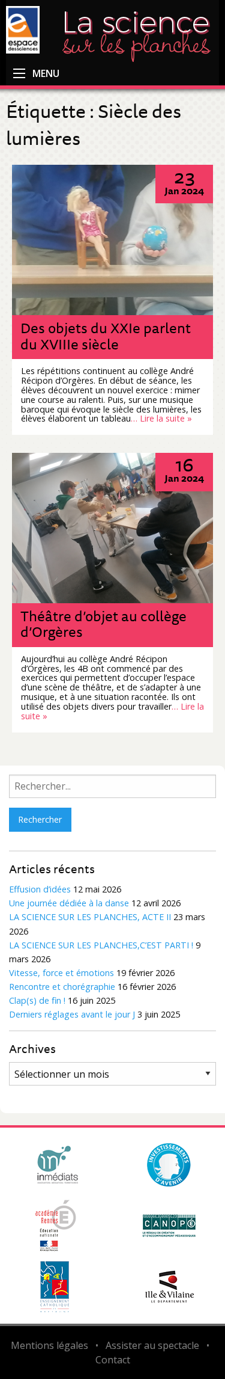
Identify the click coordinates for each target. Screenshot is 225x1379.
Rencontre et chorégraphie (62, 986)
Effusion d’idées (40, 889)
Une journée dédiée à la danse (69, 903)
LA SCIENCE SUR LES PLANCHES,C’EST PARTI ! (101, 945)
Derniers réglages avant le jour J (72, 1014)
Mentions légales (49, 1345)
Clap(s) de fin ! (37, 1000)
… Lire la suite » (161, 418)
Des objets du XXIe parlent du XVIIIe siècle (105, 335)
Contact (112, 1359)
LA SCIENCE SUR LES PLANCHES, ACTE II (90, 917)
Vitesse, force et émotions (61, 972)
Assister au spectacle (152, 1345)
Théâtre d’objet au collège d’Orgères (103, 623)
